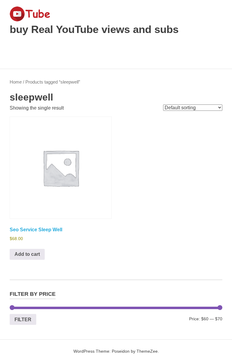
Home (16, 82)
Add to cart (27, 254)
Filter (22, 319)
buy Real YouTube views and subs (94, 29)
